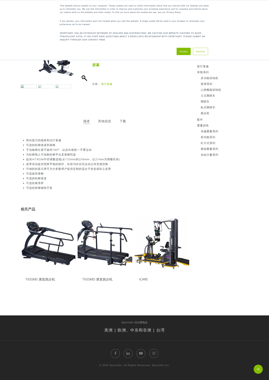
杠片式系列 (208, 143)
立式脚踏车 (208, 95)
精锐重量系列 (209, 149)
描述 (86, 121)
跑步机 (205, 113)
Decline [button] (200, 51)
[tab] (87, 121)
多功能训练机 (209, 78)
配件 (200, 119)
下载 (122, 121)
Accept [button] (184, 51)
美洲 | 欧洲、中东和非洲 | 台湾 (134, 330)
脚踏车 (205, 101)
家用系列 (206, 84)
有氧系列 (203, 72)
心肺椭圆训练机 (211, 89)
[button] (84, 60)
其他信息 (104, 121)
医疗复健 (106, 84)
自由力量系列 (209, 154)
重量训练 (203, 125)
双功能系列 (208, 137)
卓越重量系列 (209, 131)
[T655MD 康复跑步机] (105, 244)
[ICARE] (161, 244)
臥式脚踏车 (208, 107)
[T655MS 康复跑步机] (48, 244)
